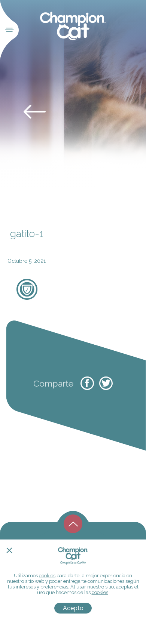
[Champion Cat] (73, 26)
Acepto (73, 608)
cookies (47, 575)
